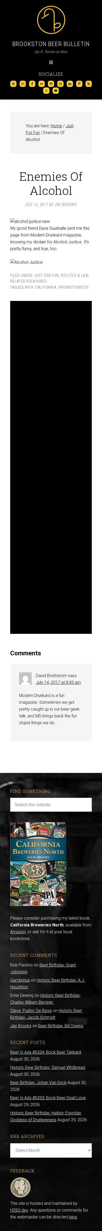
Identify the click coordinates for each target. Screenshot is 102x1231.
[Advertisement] (51, 467)
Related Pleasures (28, 281)
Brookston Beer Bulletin (51, 44)
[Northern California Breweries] (38, 904)
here (73, 1216)
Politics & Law (74, 275)
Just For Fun (46, 275)
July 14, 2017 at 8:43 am (58, 682)
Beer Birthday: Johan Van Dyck (38, 1082)
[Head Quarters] (20, 1196)
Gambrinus (20, 980)
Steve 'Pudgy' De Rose (31, 1010)
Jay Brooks (20, 1025)
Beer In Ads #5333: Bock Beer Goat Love (48, 1097)
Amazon (18, 931)
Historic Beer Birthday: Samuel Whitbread (47, 1067)
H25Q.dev (19, 1210)
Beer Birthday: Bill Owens (60, 1025)
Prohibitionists (74, 287)
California (46, 287)
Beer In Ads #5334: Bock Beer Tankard (45, 1052)
